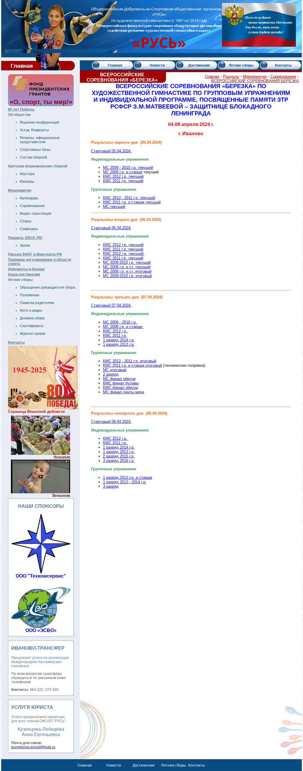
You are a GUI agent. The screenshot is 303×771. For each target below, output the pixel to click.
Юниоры (27, 182)
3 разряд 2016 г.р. (119, 460)
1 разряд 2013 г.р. (119, 344)
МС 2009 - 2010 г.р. (120, 322)
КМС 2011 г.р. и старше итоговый (132, 365)
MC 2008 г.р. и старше (122, 172)
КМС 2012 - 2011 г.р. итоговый (129, 361)
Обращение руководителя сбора (47, 287)
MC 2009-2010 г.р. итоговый (127, 276)
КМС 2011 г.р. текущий (123, 181)
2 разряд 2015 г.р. (119, 456)
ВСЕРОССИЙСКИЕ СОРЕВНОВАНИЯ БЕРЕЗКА (255, 81)
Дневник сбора (32, 318)
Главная (115, 65)
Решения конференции (39, 122)
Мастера (27, 174)
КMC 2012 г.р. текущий (124, 253)
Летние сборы (241, 65)
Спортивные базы (35, 150)
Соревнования (32, 206)
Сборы (25, 221)
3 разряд (111, 486)
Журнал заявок (32, 334)
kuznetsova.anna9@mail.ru (33, 747)
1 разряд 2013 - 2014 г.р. (124, 482)
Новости (157, 65)
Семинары (29, 229)
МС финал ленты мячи (123, 392)
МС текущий (114, 206)
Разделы (231, 76)
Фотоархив (62, 456)
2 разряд (111, 374)
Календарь (29, 198)
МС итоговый (114, 370)
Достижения (199, 65)
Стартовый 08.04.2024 (111, 421)
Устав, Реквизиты (34, 130)
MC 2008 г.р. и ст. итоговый (127, 271)
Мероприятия (19, 190)
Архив (25, 245)
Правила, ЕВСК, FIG (25, 238)
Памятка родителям (37, 303)
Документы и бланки (26, 269)
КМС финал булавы (121, 383)
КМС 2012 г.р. (115, 331)
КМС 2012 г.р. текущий (123, 176)
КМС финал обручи (120, 387)
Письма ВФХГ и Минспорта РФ (35, 254)
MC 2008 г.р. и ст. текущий (126, 267)
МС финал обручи (119, 378)
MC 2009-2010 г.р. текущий (127, 262)
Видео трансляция (35, 213)
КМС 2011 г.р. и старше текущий (132, 202)
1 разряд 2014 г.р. (119, 340)
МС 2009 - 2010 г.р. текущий (128, 167)
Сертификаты (31, 326)
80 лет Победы (21, 109)
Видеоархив (61, 495)
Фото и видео (31, 310)
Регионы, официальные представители (40, 140)
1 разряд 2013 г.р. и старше (127, 477)
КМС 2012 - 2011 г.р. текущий (129, 197)
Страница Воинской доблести (36, 411)
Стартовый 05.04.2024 (111, 151)
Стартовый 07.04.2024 (111, 305)
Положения (29, 295)
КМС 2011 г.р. (115, 335)
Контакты (16, 342)
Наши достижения (24, 274)
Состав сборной (33, 157)
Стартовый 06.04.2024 (111, 228)
